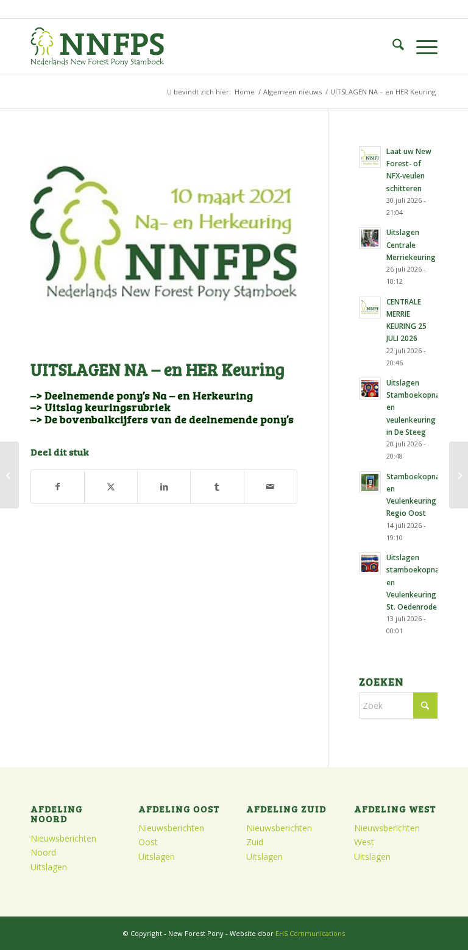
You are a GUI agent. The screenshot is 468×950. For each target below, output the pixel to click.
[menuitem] (392, 46)
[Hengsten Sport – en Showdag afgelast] (458, 475)
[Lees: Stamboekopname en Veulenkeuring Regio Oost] (370, 482)
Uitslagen (48, 867)
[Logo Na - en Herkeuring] (163, 245)
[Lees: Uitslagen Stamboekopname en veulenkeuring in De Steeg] (370, 388)
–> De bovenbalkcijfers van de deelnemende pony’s (162, 419)
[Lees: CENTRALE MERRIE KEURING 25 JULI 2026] (370, 307)
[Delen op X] (111, 486)
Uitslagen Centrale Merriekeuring (411, 244)
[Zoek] (392, 46)
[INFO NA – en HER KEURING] (9, 475)
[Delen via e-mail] (270, 486)
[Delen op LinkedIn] (164, 486)
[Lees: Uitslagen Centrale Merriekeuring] (370, 238)
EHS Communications (310, 933)
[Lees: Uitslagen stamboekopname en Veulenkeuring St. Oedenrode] (370, 563)
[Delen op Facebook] (57, 486)
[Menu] (421, 46)
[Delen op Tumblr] (217, 486)
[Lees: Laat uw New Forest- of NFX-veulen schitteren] (370, 157)
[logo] (97, 46)
